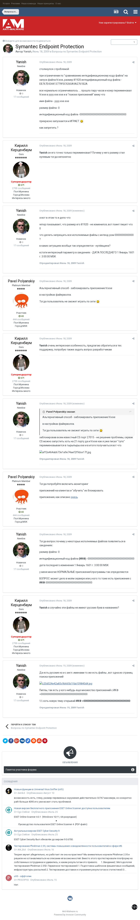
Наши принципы (45, 3)
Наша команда (28, 3)
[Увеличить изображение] (81, 121)
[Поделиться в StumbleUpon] (39, 740)
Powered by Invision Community (70, 914)
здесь (74, 497)
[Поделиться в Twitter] (5, 740)
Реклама (15, 3)
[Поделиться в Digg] (22, 740)
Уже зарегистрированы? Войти (117, 22)
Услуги (6, 3)
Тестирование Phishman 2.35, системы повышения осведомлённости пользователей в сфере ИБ (68, 846)
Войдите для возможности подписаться (27, 41)
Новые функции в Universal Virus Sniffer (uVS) (39, 789)
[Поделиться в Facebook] (10, 740)
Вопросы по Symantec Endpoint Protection (77, 51)
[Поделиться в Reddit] (33, 740)
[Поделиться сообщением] (133, 62)
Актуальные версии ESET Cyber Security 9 (36, 830)
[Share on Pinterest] (44, 740)
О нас (58, 3)
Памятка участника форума (21, 769)
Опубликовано (55, 62)
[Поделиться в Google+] (16, 740)
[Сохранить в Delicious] (27, 740)
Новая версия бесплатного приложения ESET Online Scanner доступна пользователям (62, 808)
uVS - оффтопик (23, 876)
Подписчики (120, 42)
